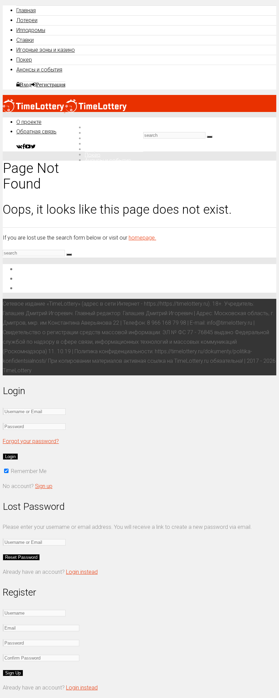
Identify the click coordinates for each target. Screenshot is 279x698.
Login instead (82, 572)
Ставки (25, 40)
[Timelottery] (65, 110)
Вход (25, 84)
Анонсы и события (39, 69)
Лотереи (26, 20)
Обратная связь (36, 131)
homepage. (142, 237)
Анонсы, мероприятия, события (60, 287)
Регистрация (50, 84)
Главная (26, 10)
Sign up (43, 486)
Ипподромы (30, 30)
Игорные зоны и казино (45, 50)
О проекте (29, 122)
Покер (24, 59)
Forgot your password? (31, 441)
